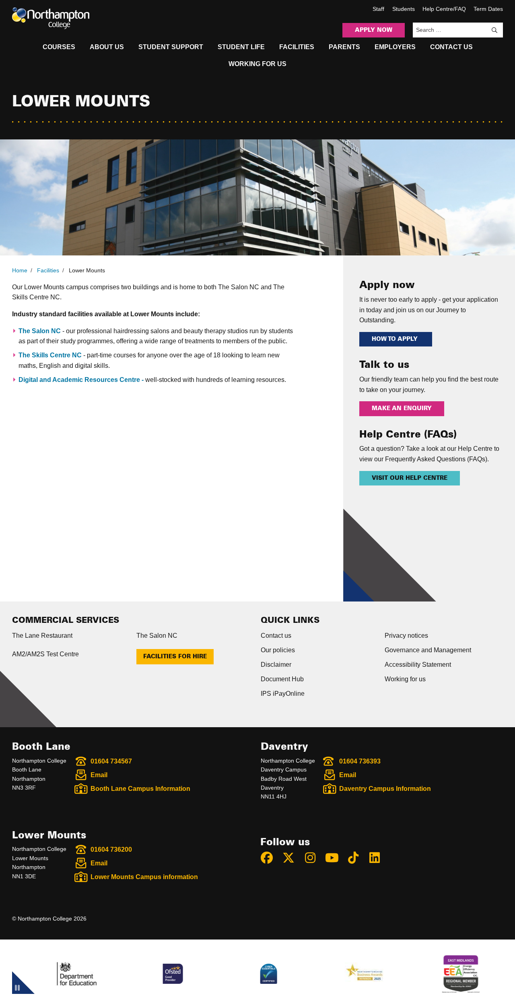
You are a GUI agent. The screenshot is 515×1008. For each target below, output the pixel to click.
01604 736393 (360, 761)
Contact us (276, 635)
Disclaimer (276, 664)
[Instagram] (314, 858)
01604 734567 (111, 761)
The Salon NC (40, 331)
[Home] (50, 18)
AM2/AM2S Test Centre (45, 654)
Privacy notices (406, 635)
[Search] (494, 30)
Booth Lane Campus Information (140, 788)
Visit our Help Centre (409, 478)
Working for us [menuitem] (257, 63)
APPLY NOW (373, 30)
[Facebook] (270, 858)
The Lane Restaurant (42, 635)
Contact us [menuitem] (451, 47)
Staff (378, 9)
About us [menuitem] (107, 47)
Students (403, 9)
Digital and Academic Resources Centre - (82, 379)
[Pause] (17, 989)
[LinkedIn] (378, 858)
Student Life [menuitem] (241, 47)
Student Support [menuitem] (170, 47)
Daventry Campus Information (385, 788)
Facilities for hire (175, 657)
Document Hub (282, 679)
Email (99, 775)
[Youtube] (335, 858)
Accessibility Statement (418, 664)
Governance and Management (428, 650)
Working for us (405, 679)
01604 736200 (111, 849)
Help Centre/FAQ (444, 9)
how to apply (396, 339)
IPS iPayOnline (283, 693)
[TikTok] (357, 858)
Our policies (278, 650)
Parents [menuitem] (344, 47)
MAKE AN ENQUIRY (402, 408)
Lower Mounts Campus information (144, 876)
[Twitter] (292, 858)
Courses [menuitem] (59, 47)
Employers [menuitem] (395, 47)
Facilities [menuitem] (296, 47)
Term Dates (488, 9)
